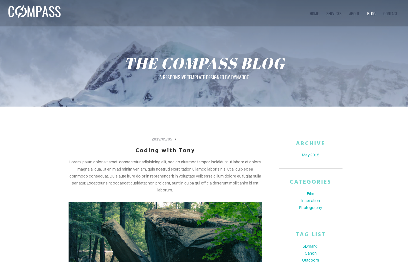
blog (371, 13)
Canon (311, 253)
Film (310, 193)
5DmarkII (310, 246)
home (314, 13)
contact (390, 13)
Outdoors (310, 260)
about (354, 13)
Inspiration (310, 200)
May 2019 (310, 154)
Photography (310, 207)
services (333, 13)
